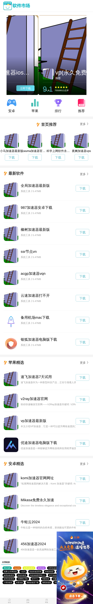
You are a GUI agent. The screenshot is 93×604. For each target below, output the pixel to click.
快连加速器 (22, 575)
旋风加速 (41, 568)
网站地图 (7, 568)
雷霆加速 (45, 579)
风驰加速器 (49, 572)
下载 (11, 157)
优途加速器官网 (35, 572)
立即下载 (73, 88)
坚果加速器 (52, 568)
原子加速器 (53, 575)
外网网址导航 (23, 579)
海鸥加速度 (46, 582)
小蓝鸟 (23, 572)
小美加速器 (8, 582)
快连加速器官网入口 (37, 575)
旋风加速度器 (29, 568)
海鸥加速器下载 (33, 582)
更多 (83, 124)
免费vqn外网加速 (10, 572)
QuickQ (17, 568)
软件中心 (35, 579)
